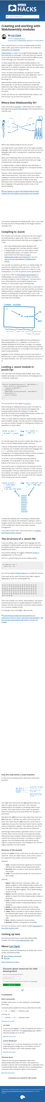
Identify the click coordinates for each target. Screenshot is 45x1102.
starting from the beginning (10, 50)
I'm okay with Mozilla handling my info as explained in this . (21, 981)
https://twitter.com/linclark (12, 956)
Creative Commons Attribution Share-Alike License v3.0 (17, 1091)
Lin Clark (16, 35)
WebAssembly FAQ (28, 1031)
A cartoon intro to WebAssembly (17, 40)
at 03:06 (8, 1072)
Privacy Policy (34, 981)
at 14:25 (7, 1021)
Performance (39, 40)
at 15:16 (9, 1036)
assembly (18, 107)
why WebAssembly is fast (24, 940)
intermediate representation (26, 275)
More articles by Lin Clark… (10, 962)
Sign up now (11, 985)
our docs (27, 403)
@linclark (7, 958)
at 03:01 (9, 1052)
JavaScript (30, 40)
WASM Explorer (21, 573)
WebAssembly (6, 53)
